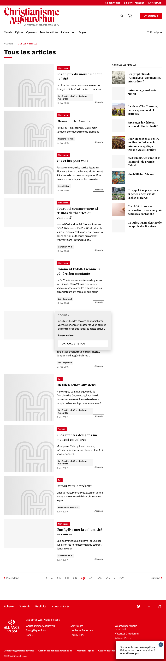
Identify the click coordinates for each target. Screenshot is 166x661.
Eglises (19, 32)
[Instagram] (159, 606)
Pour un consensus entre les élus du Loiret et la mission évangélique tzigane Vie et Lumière (143, 144)
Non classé (63, 68)
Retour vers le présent (74, 486)
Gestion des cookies (108, 650)
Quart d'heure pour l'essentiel (126, 627)
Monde (8, 32)
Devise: (155, 2)
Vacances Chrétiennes (127, 633)
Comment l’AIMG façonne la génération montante (78, 271)
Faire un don (68, 32)
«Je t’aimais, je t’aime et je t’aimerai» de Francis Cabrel (144, 161)
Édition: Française (134, 2)
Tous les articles (49, 32)
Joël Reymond (65, 299)
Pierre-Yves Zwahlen (68, 507)
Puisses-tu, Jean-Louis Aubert (142, 92)
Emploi (82, 32)
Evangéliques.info (36, 630)
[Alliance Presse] (11, 632)
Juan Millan (63, 186)
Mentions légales (85, 650)
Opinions (31, 32)
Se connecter (112, 2)
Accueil (8, 44)
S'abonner (151, 15)
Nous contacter (61, 606)
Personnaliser (66, 335)
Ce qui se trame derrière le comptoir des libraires (145, 224)
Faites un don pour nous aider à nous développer (137, 652)
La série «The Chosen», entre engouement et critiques (143, 109)
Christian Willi (65, 246)
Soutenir (24, 606)
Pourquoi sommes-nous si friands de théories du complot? (77, 213)
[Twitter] (138, 606)
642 (75, 577)
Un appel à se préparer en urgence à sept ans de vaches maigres (144, 193)
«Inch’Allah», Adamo (141, 174)
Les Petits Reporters (82, 630)
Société (61, 429)
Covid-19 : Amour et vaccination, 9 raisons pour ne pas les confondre (145, 209)
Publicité (40, 606)
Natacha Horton (65, 138)
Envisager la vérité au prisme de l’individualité (143, 124)
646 (108, 577)
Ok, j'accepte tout (74, 343)
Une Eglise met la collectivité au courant (79, 531)
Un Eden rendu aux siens (76, 385)
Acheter (9, 606)
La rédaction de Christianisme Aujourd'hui (72, 97)
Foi (59, 379)
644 (91, 577)
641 (67, 577)
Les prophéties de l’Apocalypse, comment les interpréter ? (144, 77)
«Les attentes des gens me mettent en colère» (77, 437)
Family (29, 634)
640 (59, 577)
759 (121, 577)
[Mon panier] (130, 16)
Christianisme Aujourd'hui (40, 625)
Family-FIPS (77, 634)
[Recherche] (122, 16)
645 (99, 577)
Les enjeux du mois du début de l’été (79, 76)
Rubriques (156, 32)
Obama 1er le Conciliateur (77, 121)
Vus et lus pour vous (72, 161)
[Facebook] (149, 606)
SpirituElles (77, 625)
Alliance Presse (123, 638)
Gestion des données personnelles (55, 650)
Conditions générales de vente (19, 650)
